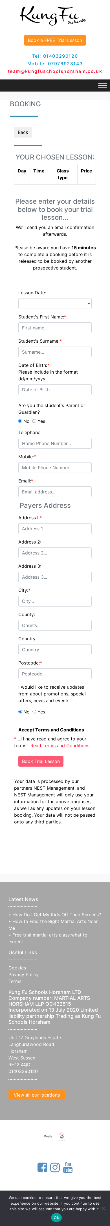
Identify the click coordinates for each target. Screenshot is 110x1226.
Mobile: (27, 456)
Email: (25, 481)
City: (24, 590)
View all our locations (37, 1095)
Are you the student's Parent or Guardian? (51, 409)
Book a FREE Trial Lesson (55, 40)
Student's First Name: (42, 317)
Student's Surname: (40, 341)
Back (23, 132)
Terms (14, 981)
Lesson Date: (32, 292)
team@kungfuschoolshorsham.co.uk (55, 71)
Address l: (30, 517)
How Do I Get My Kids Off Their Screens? (56, 914)
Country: (27, 638)
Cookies (17, 968)
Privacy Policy (23, 974)
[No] (103, 1208)
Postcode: (30, 663)
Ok (56, 1217)
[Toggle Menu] (102, 85)
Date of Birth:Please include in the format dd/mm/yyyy (48, 371)
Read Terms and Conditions (59, 745)
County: (26, 614)
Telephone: (29, 432)
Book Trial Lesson (41, 761)
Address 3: (29, 566)
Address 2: (29, 542)
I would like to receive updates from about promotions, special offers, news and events (52, 693)
